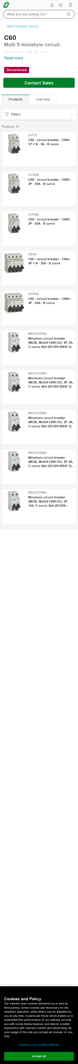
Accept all (39, 1056)
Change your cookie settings (39, 1044)
